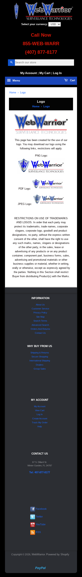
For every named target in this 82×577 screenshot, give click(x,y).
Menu (16, 80)
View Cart (39, 410)
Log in (57, 73)
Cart (72, 80)
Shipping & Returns (39, 352)
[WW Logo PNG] (41, 173)
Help (39, 426)
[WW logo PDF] (47, 188)
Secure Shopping (39, 356)
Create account (39, 418)
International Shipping (39, 360)
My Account (28, 73)
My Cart (44, 73)
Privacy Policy (40, 312)
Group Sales (40, 369)
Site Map (40, 317)
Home (12, 92)
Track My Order (40, 422)
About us (40, 304)
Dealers (39, 365)
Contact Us (40, 333)
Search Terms (40, 321)
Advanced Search (40, 325)
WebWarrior (38, 554)
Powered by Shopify (57, 554)
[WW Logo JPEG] (48, 203)
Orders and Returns (40, 329)
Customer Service (40, 308)
